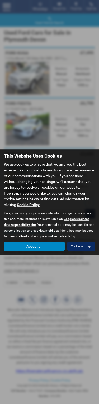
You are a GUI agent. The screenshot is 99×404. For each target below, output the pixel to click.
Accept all (34, 246)
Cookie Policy (28, 205)
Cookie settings (81, 246)
